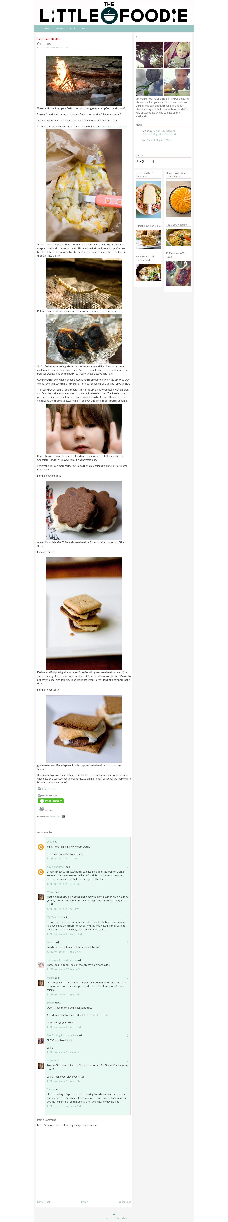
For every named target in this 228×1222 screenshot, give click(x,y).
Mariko (51, 892)
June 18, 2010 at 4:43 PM (63, 884)
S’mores (44, 44)
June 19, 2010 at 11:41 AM (63, 969)
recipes (59, 28)
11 (127, 1089)
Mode (169, 140)
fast (57, 47)
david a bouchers (56, 867)
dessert (52, 47)
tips (67, 47)
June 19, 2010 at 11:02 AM (64, 952)
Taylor (50, 942)
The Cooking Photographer (62, 1035)
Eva (49, 842)
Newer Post (43, 1202)
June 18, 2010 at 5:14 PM (63, 909)
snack (62, 47)
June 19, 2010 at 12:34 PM (64, 1027)
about (72, 28)
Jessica (50, 1003)
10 (127, 1061)
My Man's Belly (55, 917)
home (46, 28)
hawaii (85, 28)
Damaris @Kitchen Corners (61, 960)
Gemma (51, 1089)
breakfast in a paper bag (113, 126)
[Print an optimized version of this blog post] (50, 803)
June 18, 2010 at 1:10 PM (63, 858)
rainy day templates (114, 1218)
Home (84, 1202)
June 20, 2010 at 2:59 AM (64, 1106)
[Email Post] (63, 816)
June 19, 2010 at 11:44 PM (64, 1081)
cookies (46, 47)
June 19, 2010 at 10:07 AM (64, 934)
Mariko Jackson (154, 140)
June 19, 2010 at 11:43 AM (64, 994)
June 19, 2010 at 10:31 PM (64, 1052)
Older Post (125, 1202)
